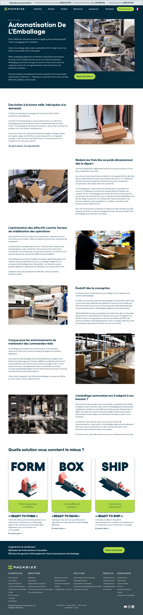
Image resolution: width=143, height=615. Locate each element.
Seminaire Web (122, 583)
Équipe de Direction (15, 583)
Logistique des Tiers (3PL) (63, 589)
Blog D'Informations (124, 589)
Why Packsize (13, 577)
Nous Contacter (113, 550)
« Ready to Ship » (109, 583)
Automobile (32, 580)
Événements (12, 601)
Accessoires (107, 589)
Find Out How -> (84, 76)
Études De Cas (122, 577)
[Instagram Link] (129, 607)
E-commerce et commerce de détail (40, 589)
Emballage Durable (80, 580)
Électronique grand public (37, 586)
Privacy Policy (71, 605)
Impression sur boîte (80, 589)
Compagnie (12, 580)
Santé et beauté (60, 580)
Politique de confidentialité (17, 589)
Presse (10, 592)
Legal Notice (69, 607)
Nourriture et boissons (35, 592)
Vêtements (31, 577)
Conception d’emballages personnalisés (87, 586)
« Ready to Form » (109, 577)
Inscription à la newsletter (126, 595)
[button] (38, 9)
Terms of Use (82, 605)
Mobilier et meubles (61, 577)
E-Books (120, 586)
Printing (57, 586)
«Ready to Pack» (109, 580)
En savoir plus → (15, 533)
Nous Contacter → (125, 9)
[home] (14, 9)
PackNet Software (109, 586)
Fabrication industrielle (62, 583)
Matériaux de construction (37, 583)
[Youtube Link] (125, 607)
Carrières (11, 598)
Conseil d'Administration (16, 586)
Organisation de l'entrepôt (82, 583)
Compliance (61, 605)
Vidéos (119, 592)
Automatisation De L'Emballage (84, 577)
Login (76, 607)
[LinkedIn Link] (133, 607)
